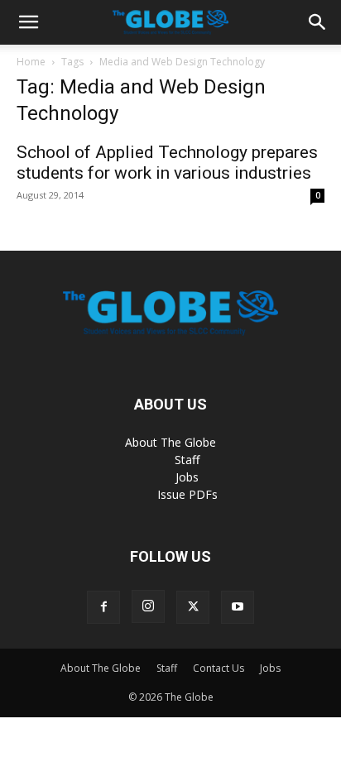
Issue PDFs (187, 494)
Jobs (187, 477)
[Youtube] (237, 607)
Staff (187, 459)
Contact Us (218, 668)
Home (31, 62)
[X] (192, 607)
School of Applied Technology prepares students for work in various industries (167, 162)
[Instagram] (148, 606)
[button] (28, 22)
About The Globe (170, 442)
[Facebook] (103, 607)
